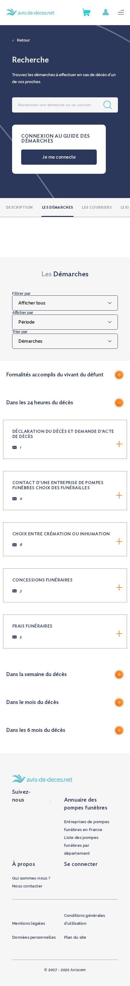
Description (19, 207)
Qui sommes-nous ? (31, 878)
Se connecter (81, 864)
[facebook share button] (37, 800)
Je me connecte (59, 157)
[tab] (65, 375)
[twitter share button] (50, 800)
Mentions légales (28, 923)
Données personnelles (34, 937)
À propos (23, 864)
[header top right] (110, 12)
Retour (21, 40)
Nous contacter (27, 886)
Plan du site (75, 937)
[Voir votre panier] (86, 12)
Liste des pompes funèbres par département (81, 845)
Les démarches (57, 207)
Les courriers (97, 207)
